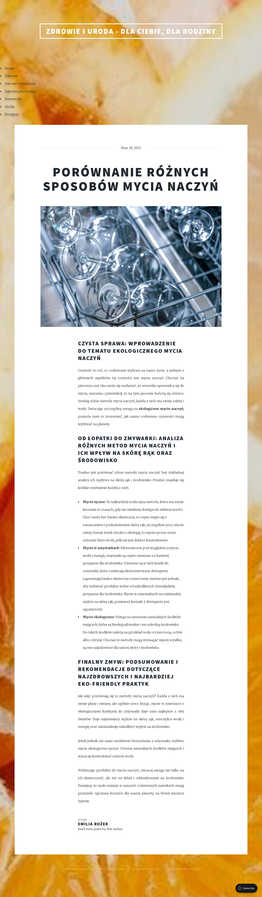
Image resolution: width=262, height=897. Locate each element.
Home (9, 68)
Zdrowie (11, 76)
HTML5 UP (153, 869)
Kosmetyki (13, 99)
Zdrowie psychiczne (20, 91)
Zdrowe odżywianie (20, 84)
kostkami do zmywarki (120, 711)
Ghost (195, 869)
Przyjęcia (12, 114)
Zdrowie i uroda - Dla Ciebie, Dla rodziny (131, 31)
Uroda (9, 107)
